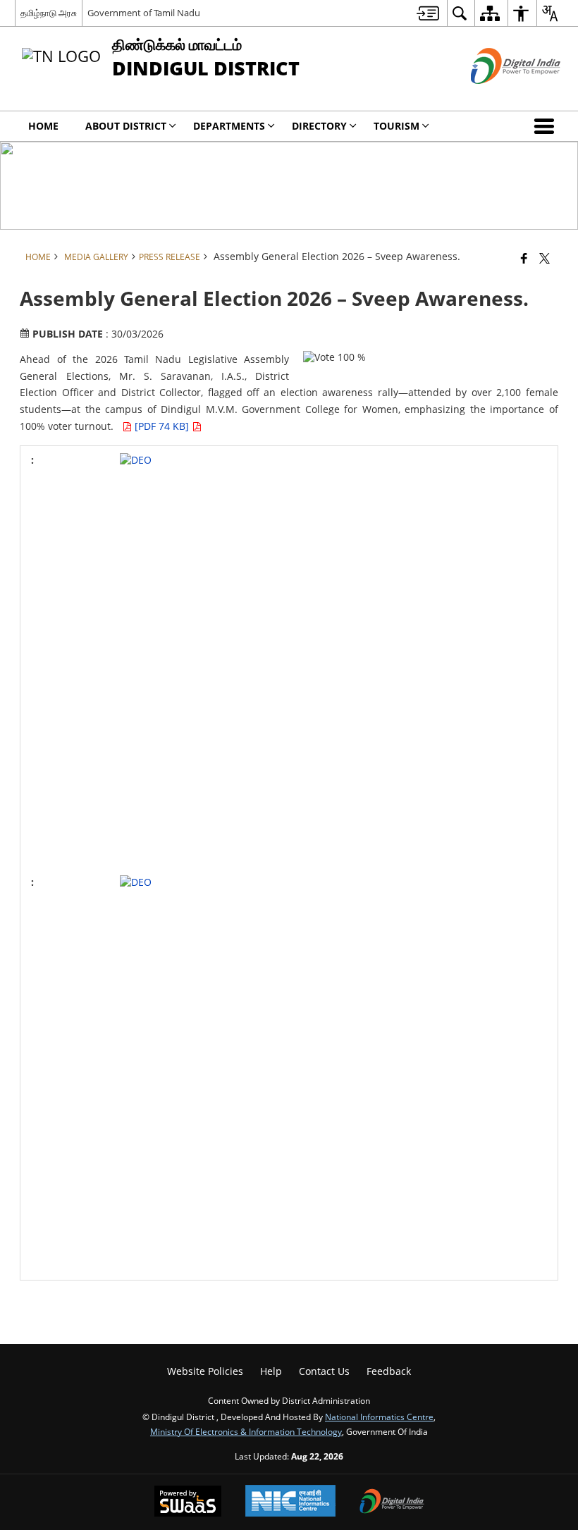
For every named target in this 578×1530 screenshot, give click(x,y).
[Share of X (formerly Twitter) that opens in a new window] (544, 258)
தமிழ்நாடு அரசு (48, 12)
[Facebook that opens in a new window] (524, 258)
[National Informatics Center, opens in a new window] (290, 1502)
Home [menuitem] (43, 125)
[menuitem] (428, 13)
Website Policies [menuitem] (205, 1371)
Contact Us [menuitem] (324, 1371)
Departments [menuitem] (229, 125)
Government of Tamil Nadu (143, 12)
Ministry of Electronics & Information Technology (246, 1431)
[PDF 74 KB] (163, 426)
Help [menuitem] (271, 1371)
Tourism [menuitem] (396, 125)
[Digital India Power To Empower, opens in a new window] (392, 1502)
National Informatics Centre (379, 1416)
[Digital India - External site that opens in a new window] (498, 95)
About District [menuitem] (125, 125)
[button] (547, 126)
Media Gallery (96, 256)
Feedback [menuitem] (389, 1371)
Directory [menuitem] (319, 125)
